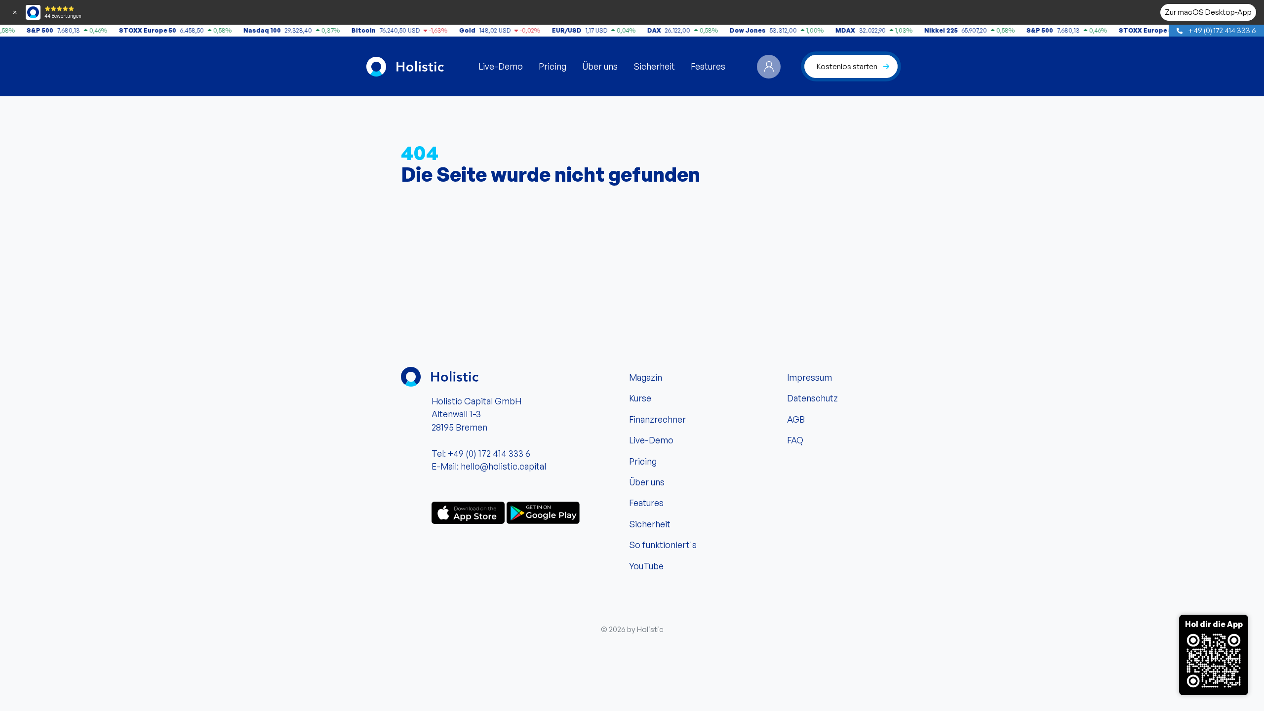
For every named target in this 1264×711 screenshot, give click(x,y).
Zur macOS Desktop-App (1208, 12)
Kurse (640, 398)
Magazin (645, 377)
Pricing (552, 66)
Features (708, 66)
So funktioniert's (663, 544)
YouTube (646, 565)
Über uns (600, 66)
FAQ (795, 439)
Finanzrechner (657, 419)
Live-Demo (500, 66)
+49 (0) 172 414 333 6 (1221, 30)
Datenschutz (812, 398)
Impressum (809, 377)
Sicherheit (654, 66)
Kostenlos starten (847, 66)
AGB (796, 419)
